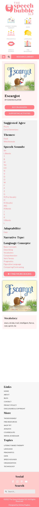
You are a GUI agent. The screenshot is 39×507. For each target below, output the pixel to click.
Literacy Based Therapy (11, 27)
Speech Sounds (10, 459)
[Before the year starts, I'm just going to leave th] (29, 343)
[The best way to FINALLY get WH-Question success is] (10, 343)
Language (28, 39)
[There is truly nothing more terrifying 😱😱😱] (29, 364)
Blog (6, 398)
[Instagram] (17, 481)
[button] (3, 56)
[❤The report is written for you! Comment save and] (10, 364)
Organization (10, 463)
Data (28, 27)
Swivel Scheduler (11, 436)
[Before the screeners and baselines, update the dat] (29, 375)
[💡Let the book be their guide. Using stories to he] (29, 354)
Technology (9, 466)
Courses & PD (9, 432)
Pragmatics (11, 39)
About (6, 395)
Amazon (7, 429)
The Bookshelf (28, 50)
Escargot (12, 96)
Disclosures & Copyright (14, 409)
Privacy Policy (10, 405)
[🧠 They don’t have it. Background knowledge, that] (10, 375)
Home (6, 391)
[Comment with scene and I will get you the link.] (10, 354)
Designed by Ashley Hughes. (19, 505)
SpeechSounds (11, 50)
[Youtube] (26, 481)
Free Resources (10, 422)
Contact (7, 402)
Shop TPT (7, 425)
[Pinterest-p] (21, 481)
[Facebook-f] (13, 481)
